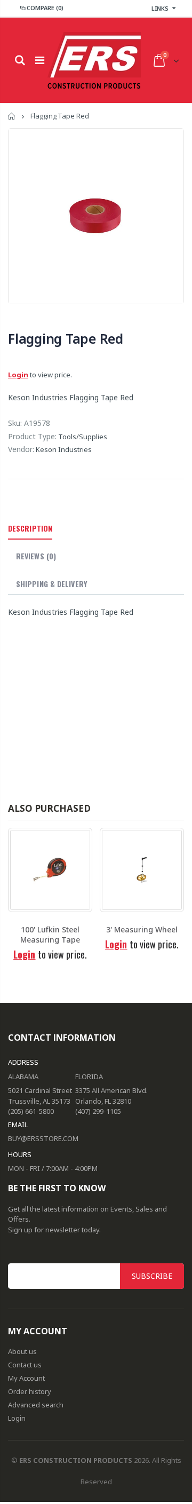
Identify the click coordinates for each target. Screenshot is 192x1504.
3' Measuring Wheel (142, 929)
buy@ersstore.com (43, 1138)
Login (18, 374)
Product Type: (32, 436)
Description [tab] (30, 528)
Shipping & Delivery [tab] (51, 583)
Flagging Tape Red (65, 338)
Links (160, 8)
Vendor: (21, 449)
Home (12, 116)
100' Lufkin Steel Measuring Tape (50, 934)
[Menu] (39, 60)
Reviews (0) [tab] (36, 555)
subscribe (152, 1276)
